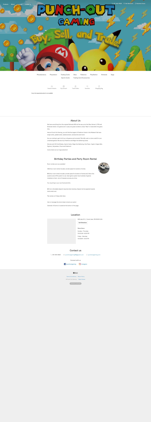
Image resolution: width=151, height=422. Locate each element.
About (13, 4)
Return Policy (81, 276)
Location (19, 4)
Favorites (87, 88)
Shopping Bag (99, 88)
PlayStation (94, 75)
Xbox (75, 75)
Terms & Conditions (71, 276)
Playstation (53, 75)
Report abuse (81, 279)
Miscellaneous (41, 75)
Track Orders (75, 88)
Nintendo (104, 75)
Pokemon (83, 75)
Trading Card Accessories (81, 78)
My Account (63, 88)
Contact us (28, 4)
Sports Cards (65, 78)
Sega (112, 75)
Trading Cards (65, 75)
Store (6, 4)
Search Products (52, 88)
